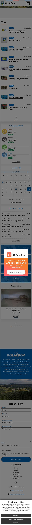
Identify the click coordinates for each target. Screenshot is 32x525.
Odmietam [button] (16, 522)
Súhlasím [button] (16, 516)
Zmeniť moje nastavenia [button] (16, 519)
